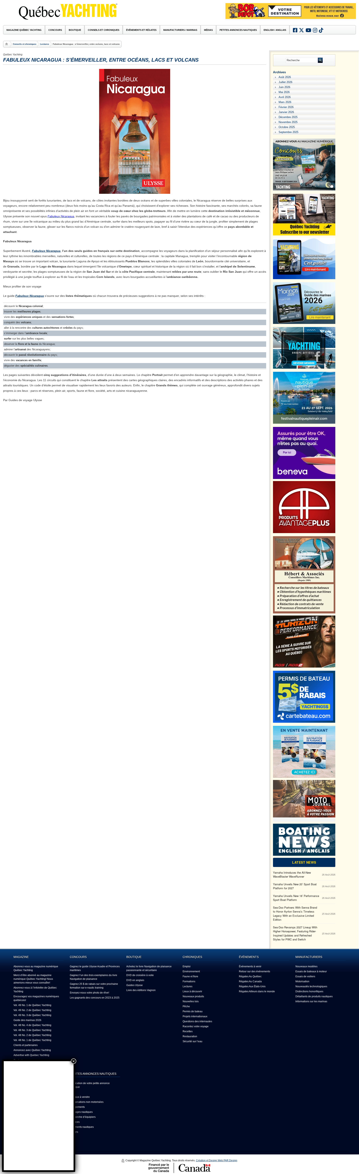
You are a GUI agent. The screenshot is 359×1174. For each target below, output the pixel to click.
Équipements (77, 1107)
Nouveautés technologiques (311, 986)
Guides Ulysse (134, 985)
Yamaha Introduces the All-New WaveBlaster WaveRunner (292, 875)
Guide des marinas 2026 (27, 1020)
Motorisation (302, 981)
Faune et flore (190, 976)
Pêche (186, 1006)
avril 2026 (285, 97)
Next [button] (350, 17)
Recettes (188, 1031)
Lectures (44, 44)
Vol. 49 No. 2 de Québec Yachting (32, 1010)
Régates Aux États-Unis (252, 986)
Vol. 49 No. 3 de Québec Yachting (32, 1015)
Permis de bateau (193, 1011)
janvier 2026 (286, 112)
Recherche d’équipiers (83, 1117)
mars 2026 (285, 102)
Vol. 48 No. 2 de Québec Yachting (32, 1035)
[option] (290, 11)
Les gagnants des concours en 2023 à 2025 (94, 997)
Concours (55, 30)
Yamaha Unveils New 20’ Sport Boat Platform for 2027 (295, 886)
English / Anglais (275, 30)
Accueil (7, 44)
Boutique (75, 30)
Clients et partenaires (26, 1045)
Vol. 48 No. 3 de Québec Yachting (32, 1030)
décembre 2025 (288, 117)
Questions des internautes (197, 1021)
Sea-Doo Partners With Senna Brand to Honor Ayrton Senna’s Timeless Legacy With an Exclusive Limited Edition (295, 913)
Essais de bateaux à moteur (311, 971)
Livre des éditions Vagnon (141, 990)
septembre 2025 (288, 132)
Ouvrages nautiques (81, 1112)
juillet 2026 (285, 82)
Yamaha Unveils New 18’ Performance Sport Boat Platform (296, 898)
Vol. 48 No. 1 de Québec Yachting (32, 1040)
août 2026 (285, 77)
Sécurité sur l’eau (192, 1041)
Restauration (190, 1036)
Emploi (187, 966)
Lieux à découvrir (192, 991)
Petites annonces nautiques (238, 30)
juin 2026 (284, 87)
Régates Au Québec (250, 976)
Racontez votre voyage (196, 1026)
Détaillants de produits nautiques (314, 996)
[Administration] (123, 1161)
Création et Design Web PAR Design (216, 1160)
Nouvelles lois (191, 1001)
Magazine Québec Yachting (24, 30)
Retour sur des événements (254, 971)
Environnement (191, 971)
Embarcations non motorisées (86, 1102)
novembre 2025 (288, 122)
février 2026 (286, 107)
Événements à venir (250, 966)
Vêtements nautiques (82, 1126)
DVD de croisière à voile (140, 975)
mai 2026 (284, 92)
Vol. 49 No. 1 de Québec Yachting (32, 1005)
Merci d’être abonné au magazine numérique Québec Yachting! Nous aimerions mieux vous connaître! (33, 979)
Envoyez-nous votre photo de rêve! (89, 992)
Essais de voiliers (305, 976)
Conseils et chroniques (24, 44)
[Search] (320, 60)
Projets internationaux (195, 1016)
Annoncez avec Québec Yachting (32, 1050)
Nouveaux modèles (306, 966)
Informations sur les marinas (311, 1001)
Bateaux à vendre (80, 1097)
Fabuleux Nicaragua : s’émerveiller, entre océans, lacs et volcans (101, 60)
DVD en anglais (135, 980)
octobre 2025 (287, 127)
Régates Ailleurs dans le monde (257, 991)
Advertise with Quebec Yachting (31, 1055)
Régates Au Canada (250, 981)
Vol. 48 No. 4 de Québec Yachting (32, 1025)
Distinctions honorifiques (309, 991)
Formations (189, 981)
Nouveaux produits (193, 996)
